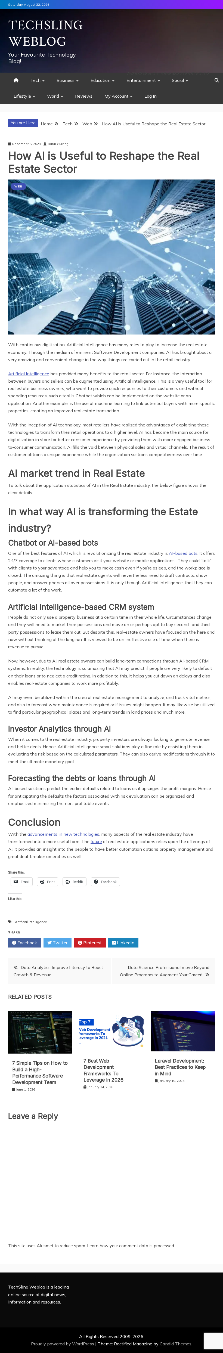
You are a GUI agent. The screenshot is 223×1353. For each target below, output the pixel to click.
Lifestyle (22, 96)
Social (178, 80)
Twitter (59, 942)
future (96, 841)
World (53, 96)
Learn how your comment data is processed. (131, 1245)
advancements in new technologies (63, 834)
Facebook (26, 942)
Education (100, 80)
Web (18, 186)
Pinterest (92, 942)
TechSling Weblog (45, 34)
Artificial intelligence (31, 922)
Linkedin (125, 942)
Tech (35, 80)
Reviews (83, 96)
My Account (116, 96)
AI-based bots (183, 553)
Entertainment (141, 80)
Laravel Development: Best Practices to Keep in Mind (180, 1067)
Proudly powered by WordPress (63, 1343)
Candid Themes (175, 1343)
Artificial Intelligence (28, 373)
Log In (150, 96)
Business (66, 80)
